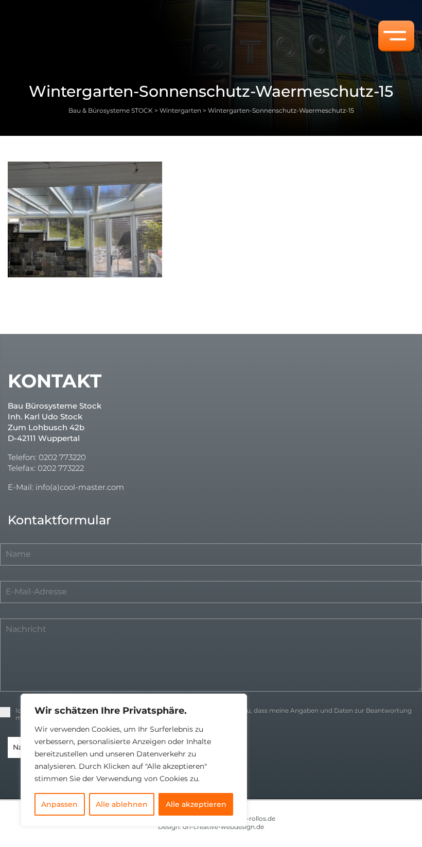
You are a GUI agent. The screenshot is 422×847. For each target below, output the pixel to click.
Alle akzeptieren (196, 804)
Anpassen (59, 804)
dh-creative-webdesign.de (223, 827)
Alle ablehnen (122, 804)
